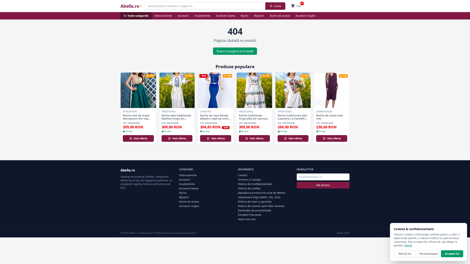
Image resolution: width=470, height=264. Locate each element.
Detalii (408, 245)
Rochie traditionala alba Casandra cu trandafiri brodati (292, 119)
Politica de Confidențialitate (255, 184)
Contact (242, 175)
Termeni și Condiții (249, 179)
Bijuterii (259, 15)
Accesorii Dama (225, 15)
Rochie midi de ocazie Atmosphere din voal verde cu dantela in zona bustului (138, 120)
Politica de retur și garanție (255, 201)
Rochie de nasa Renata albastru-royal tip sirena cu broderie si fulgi (215, 119)
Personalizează (428, 253)
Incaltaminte (202, 15)
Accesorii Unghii (306, 15)
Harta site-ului (247, 219)
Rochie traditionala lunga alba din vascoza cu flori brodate (253, 119)
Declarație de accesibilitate (254, 210)
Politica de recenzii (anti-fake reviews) (261, 206)
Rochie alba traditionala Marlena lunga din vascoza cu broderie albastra (176, 120)
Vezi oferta (140, 138)
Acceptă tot (452, 253)
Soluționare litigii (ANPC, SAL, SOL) (259, 197)
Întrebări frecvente (249, 215)
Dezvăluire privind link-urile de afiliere (261, 193)
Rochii (244, 15)
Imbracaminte (163, 15)
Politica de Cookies (249, 188)
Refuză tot (405, 253)
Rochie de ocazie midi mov (329, 117)
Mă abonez (323, 185)
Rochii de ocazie (280, 15)
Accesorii (183, 15)
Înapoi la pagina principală (235, 51)
